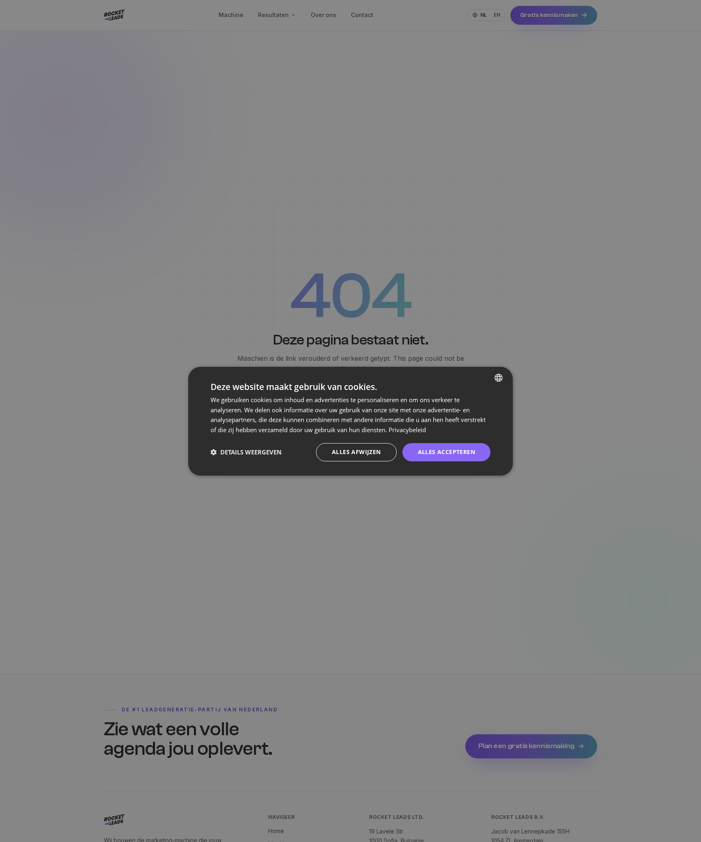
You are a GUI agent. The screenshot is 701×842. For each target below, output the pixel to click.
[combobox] (499, 377)
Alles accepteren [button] (446, 452)
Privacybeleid (407, 430)
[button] (246, 452)
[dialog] (350, 420)
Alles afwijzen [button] (356, 452)
